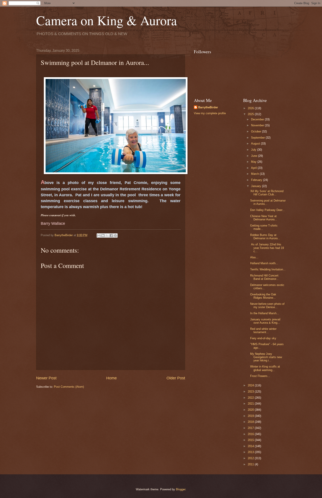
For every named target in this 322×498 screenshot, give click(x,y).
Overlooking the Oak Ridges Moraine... (263, 296)
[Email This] (99, 235)
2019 (251, 416)
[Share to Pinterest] (115, 235)
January (256, 186)
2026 (251, 108)
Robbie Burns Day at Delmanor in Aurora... (265, 236)
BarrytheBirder (208, 107)
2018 (251, 421)
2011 (251, 464)
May (254, 161)
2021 (251, 403)
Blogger (180, 489)
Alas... (254, 257)
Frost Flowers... (260, 376)
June (254, 155)
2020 (251, 409)
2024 (251, 385)
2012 (251, 458)
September (258, 137)
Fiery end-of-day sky (263, 338)
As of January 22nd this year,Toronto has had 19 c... (267, 248)
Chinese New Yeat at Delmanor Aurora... (263, 217)
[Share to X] (107, 235)
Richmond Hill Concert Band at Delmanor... (264, 277)
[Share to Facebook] (111, 235)
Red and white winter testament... (263, 330)
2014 (251, 446)
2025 (251, 114)
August (256, 143)
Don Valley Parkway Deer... (267, 210)
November (258, 125)
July (254, 149)
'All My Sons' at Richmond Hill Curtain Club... (266, 192)
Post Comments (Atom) (69, 386)
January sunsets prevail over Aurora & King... (265, 321)
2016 (251, 434)
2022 (251, 397)
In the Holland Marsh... (264, 313)
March (255, 173)
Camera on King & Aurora (106, 20)
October (256, 131)
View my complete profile (210, 113)
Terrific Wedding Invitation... (268, 269)
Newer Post (46, 378)
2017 (251, 428)
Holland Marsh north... (264, 263)
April (254, 168)
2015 (251, 440)
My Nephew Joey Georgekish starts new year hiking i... (266, 357)
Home (111, 378)
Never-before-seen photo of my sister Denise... (267, 305)
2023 (251, 391)
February (257, 180)
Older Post (175, 378)
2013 (251, 452)
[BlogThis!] (103, 235)
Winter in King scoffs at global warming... (265, 368)
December (258, 119)
